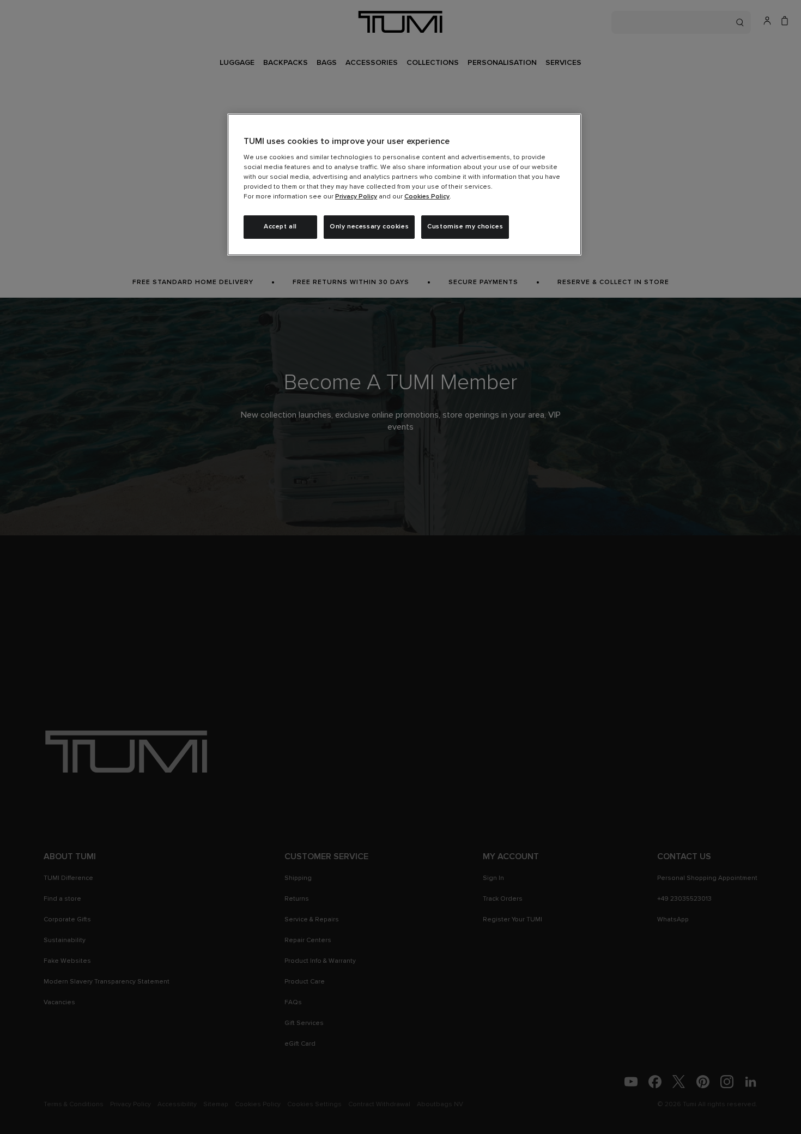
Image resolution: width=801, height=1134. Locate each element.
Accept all (280, 227)
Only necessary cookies (369, 227)
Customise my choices (465, 227)
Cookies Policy (427, 197)
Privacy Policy (356, 197)
